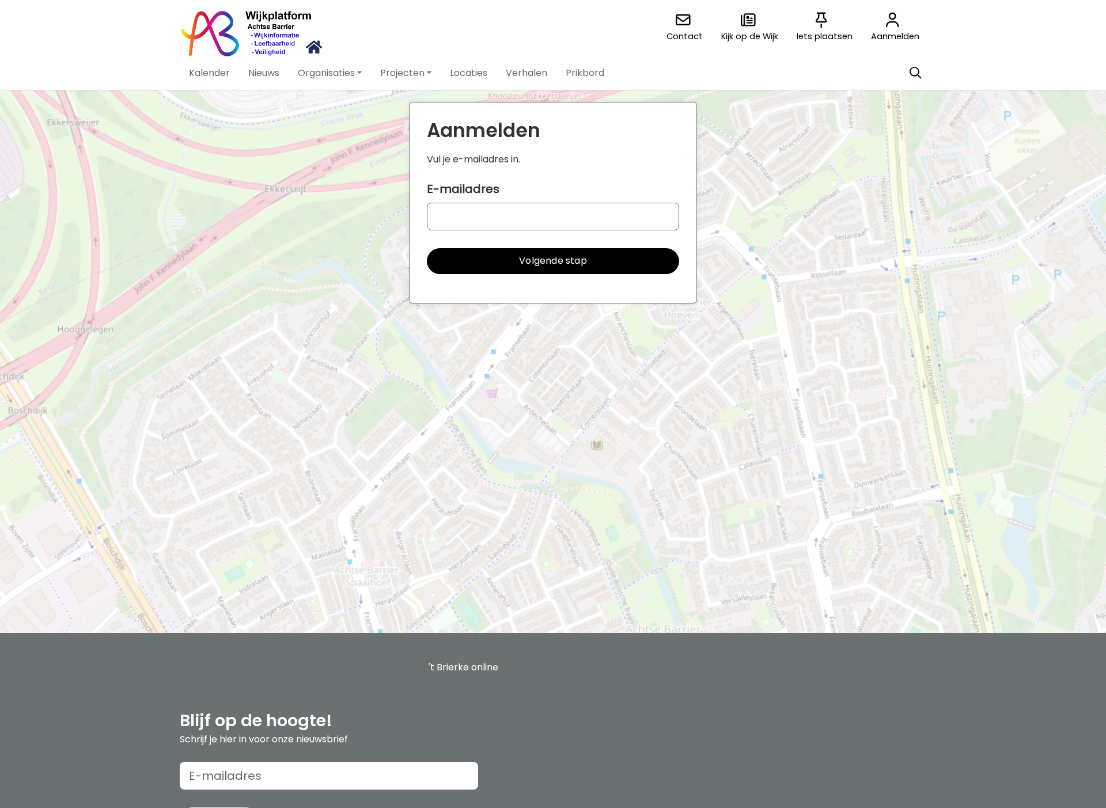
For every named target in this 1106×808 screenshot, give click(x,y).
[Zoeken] (915, 73)
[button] (209, 73)
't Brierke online (463, 667)
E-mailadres (463, 189)
